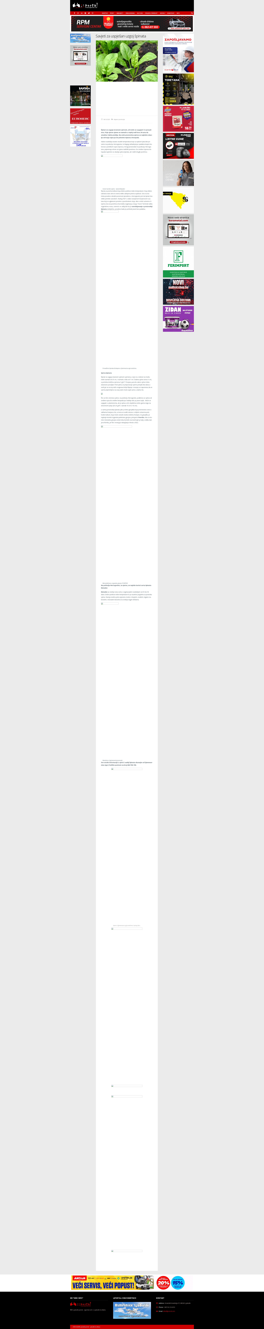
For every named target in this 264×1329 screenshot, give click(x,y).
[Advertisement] (126, 98)
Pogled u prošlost (151, 13)
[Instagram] (85, 13)
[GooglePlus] (78, 13)
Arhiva (162, 13)
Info (178, 13)
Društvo (105, 13)
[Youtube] (92, 13)
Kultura (140, 13)
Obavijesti (120, 13)
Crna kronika (130, 13)
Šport (112, 13)
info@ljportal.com (169, 1311)
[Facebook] (74, 13)
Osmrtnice (170, 13)
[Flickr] (82, 13)
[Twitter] (89, 13)
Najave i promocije (119, 119)
